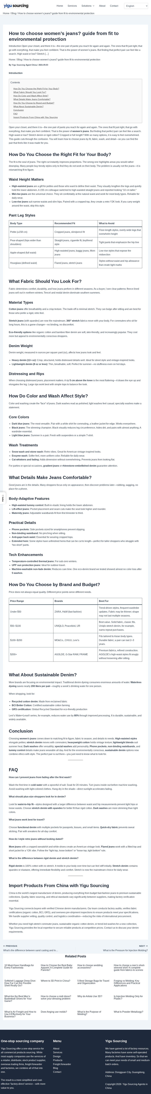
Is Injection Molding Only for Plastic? (128, 997)
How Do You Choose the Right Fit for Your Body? (36, 88)
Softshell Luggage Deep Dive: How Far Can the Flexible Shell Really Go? (20, 983)
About (102, 6)
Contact (114, 6)
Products (57, 1060)
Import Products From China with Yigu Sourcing (35, 117)
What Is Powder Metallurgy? (128, 1012)
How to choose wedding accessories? (90, 966)
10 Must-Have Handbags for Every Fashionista (19, 966)
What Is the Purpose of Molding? (89, 1013)
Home (60, 6)
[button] (3, 498)
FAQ (15, 114)
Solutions (86, 6)
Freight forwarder (62, 1064)
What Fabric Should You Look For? (29, 92)
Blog (55, 1068)
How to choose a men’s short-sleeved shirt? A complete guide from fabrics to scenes (129, 967)
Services (72, 6)
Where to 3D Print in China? (55, 981)
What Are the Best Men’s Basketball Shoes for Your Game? (18, 998)
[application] (92, 6)
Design (57, 1056)
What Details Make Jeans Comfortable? (31, 99)
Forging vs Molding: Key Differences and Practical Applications (127, 983)
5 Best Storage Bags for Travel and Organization (93, 982)
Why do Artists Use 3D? (89, 996)
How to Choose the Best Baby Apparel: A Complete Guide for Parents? (57, 967)
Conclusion (18, 110)
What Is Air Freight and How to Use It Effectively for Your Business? (20, 1014)
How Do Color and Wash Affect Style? (30, 96)
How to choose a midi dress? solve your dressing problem (56, 997)
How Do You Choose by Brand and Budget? (33, 103)
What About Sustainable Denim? (28, 106)
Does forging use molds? (54, 1012)
